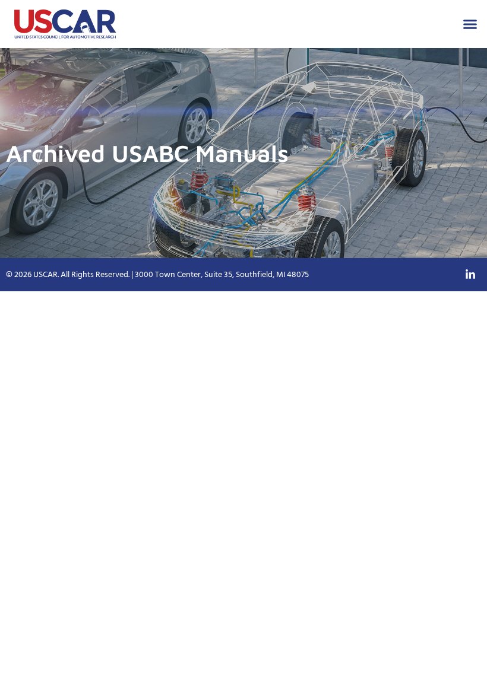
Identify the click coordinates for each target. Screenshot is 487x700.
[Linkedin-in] (470, 274)
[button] (470, 24)
